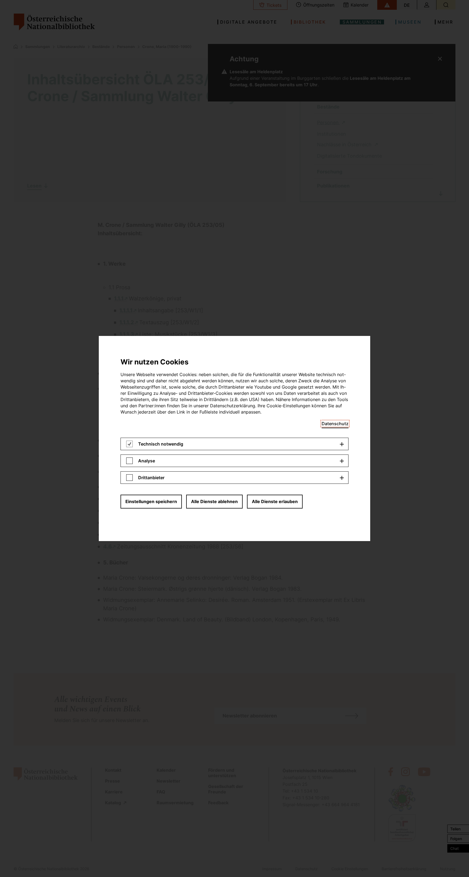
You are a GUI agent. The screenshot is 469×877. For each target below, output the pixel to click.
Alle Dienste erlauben (275, 501)
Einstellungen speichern (151, 501)
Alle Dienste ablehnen (214, 501)
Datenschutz (335, 423)
